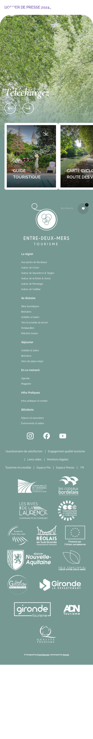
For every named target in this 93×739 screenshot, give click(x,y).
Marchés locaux (29, 333)
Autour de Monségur (32, 284)
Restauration (27, 328)
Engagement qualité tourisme (66, 451)
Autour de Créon (30, 267)
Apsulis (66, 654)
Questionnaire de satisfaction (24, 451)
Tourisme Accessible (18, 467)
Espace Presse (65, 467)
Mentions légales (57, 459)
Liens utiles (34, 459)
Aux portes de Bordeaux (34, 262)
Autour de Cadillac (31, 289)
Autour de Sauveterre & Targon (37, 273)
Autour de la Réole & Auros (36, 278)
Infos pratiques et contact (34, 401)
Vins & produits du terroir (34, 322)
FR (82, 467)
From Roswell (43, 654)
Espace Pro (44, 467)
